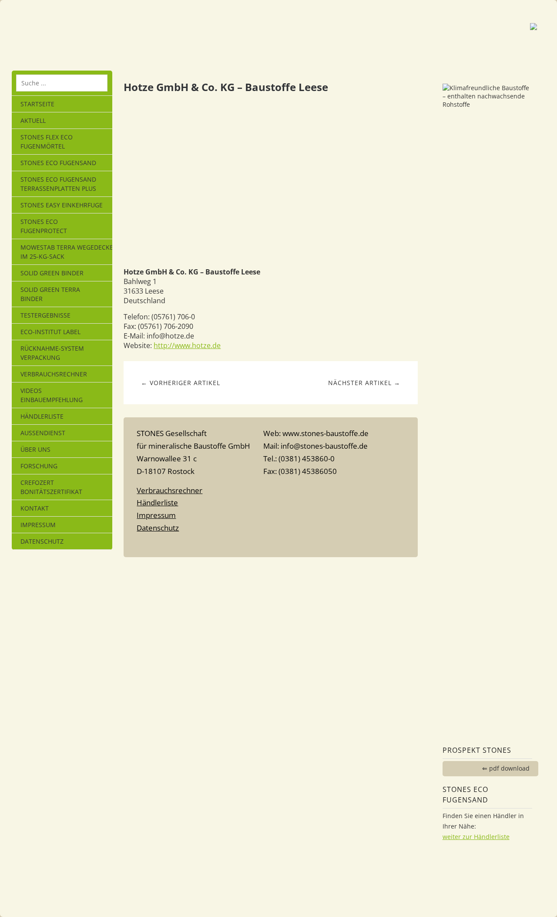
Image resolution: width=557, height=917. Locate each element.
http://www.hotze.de (187, 345)
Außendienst (42, 433)
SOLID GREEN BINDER (52, 273)
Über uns (35, 449)
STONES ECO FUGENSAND (58, 163)
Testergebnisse (45, 315)
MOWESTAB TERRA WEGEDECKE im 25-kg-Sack (66, 252)
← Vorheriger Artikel (180, 383)
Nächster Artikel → (364, 383)
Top (270, 545)
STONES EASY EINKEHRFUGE (61, 205)
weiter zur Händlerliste (476, 836)
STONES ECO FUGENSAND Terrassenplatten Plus (58, 184)
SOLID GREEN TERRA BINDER (50, 294)
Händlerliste (42, 416)
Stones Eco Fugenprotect (43, 226)
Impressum (38, 525)
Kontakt (34, 508)
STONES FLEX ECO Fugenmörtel (46, 141)
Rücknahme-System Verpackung (52, 353)
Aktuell (33, 120)
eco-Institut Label (50, 332)
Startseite (37, 104)
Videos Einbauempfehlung (51, 395)
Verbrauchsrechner (53, 374)
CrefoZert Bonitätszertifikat (51, 487)
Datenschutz (42, 541)
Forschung (38, 466)
